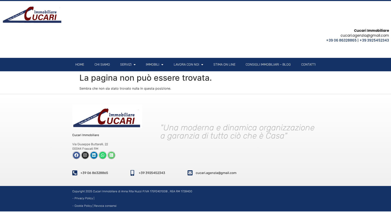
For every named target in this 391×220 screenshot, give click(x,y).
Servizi (126, 64)
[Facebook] (76, 155)
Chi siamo (102, 64)
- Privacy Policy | (83, 198)
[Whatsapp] (103, 155)
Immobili (152, 64)
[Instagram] (85, 155)
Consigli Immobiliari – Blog (268, 64)
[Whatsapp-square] (111, 155)
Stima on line (224, 64)
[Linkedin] (94, 155)
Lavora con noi (186, 64)
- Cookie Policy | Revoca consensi (94, 206)
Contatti (308, 64)
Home (79, 64)
